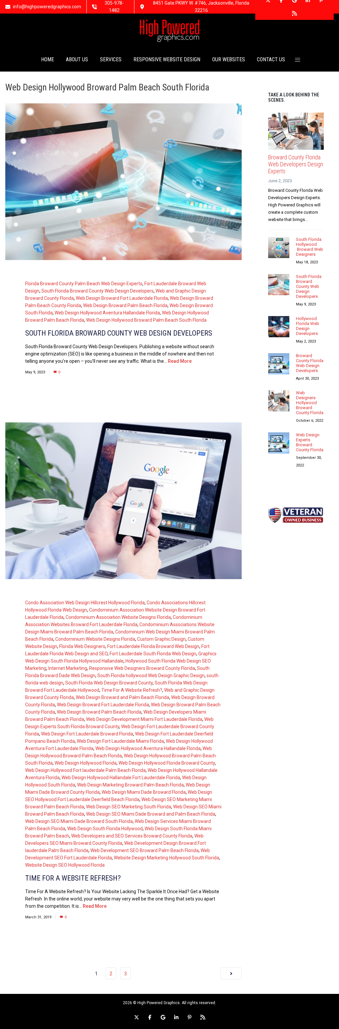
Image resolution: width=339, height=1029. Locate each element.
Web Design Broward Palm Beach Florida (125, 305)
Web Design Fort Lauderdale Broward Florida (87, 733)
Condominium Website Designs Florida (95, 639)
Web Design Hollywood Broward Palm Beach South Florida (146, 320)
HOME (47, 59)
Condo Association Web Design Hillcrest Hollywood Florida (85, 602)
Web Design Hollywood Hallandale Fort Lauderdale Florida (121, 777)
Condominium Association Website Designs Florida (118, 617)
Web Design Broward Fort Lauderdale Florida (122, 298)
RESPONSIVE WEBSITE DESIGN (166, 59)
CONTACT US (271, 59)
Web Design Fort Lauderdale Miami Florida (120, 741)
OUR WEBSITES (228, 59)
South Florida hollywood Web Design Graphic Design (151, 675)
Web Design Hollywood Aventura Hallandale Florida (107, 312)
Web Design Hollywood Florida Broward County (167, 763)
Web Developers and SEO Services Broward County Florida (131, 836)
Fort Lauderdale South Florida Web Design (153, 653)
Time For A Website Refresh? (131, 690)
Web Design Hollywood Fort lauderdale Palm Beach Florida (85, 770)
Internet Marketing (67, 668)
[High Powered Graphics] (169, 30)
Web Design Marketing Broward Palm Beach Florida (130, 784)
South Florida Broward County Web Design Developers (97, 291)
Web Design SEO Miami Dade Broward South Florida (79, 821)
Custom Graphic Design (161, 639)
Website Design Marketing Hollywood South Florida (166, 857)
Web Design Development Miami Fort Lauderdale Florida (144, 719)
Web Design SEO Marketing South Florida (128, 806)
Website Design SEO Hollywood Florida (65, 865)
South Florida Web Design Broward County (109, 682)
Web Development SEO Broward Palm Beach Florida (144, 850)
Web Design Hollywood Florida (86, 763)
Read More (180, 361)
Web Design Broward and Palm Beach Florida (122, 697)
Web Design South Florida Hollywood (105, 828)
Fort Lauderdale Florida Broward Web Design (153, 646)
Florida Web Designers (82, 646)
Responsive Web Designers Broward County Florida (142, 668)
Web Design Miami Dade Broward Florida (144, 792)
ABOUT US (77, 59)
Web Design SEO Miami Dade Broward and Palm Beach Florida (150, 814)
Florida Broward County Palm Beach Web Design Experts (83, 283)
